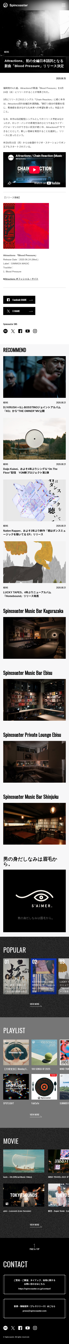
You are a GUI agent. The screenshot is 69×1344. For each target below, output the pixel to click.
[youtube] (27, 333)
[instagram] (35, 333)
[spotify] (5, 333)
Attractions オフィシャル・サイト (21, 279)
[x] (12, 333)
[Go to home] (15, 5)
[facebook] (20, 333)
